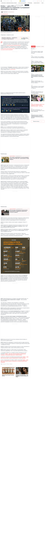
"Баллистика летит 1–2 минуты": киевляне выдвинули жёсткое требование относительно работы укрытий (37, 116)
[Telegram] (36, 1)
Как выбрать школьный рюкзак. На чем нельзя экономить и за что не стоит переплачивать (37, 92)
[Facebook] (33, 1)
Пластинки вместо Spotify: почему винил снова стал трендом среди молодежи (37, 52)
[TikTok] (41, 1)
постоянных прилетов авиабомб (7, 49)
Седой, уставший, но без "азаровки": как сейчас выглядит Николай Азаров (37, 57)
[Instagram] (40, 1)
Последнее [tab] (33, 46)
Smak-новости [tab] (38, 46)
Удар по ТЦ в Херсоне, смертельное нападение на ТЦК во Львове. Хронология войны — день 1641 (37, 105)
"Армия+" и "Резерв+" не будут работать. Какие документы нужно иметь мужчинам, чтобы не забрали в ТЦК (37, 62)
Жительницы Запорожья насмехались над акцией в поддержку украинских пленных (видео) (19, 211)
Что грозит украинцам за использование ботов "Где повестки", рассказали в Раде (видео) (19, 158)
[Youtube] (37, 1)
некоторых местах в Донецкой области (14, 45)
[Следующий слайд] (44, 3)
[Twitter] (38, 1)
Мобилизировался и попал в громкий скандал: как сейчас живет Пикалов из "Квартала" (37, 87)
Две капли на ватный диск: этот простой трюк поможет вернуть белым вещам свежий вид (37, 110)
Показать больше (36, 121)
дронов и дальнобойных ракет (8, 48)
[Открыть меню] (1, 1)
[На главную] (22, 1)
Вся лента (33, 48)
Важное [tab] (42, 46)
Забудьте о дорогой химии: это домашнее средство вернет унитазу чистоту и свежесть (37, 82)
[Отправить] (11, 1)
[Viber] (34, 1)
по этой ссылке (12, 69)
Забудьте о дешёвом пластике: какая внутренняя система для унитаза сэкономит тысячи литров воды (37, 76)
